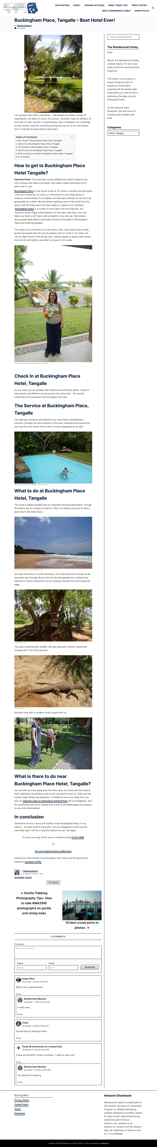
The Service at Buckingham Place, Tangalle (37, 147)
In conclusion (24, 157)
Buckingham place (24, 209)
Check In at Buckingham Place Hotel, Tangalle (39, 144)
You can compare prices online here (53, 851)
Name (20, 963)
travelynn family (33, 862)
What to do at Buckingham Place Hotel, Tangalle (40, 150)
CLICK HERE (77, 837)
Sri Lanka (28, 877)
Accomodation (19, 877)
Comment (19, 944)
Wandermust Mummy (24, 25)
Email (51, 963)
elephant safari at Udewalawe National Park (45, 801)
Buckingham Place (23, 191)
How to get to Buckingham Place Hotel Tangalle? (39, 140)
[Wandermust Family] (21, 8)
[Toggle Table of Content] (70, 137)
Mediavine (105, 1143)
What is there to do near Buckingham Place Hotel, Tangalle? (45, 153)
